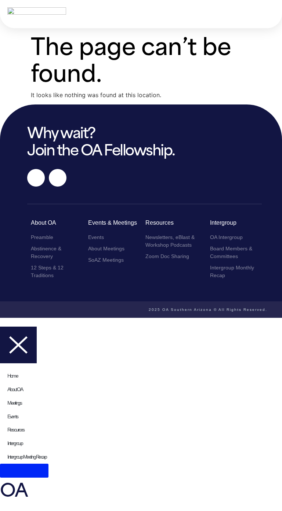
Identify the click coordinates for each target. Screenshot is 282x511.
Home (12, 376)
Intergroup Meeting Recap (26, 457)
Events (12, 416)
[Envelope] (57, 178)
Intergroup (14, 443)
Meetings (14, 403)
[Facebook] (36, 178)
